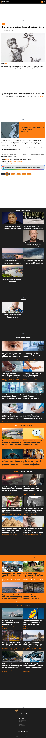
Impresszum (21, 722)
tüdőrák (30, 379)
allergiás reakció (18, 421)
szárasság (14, 601)
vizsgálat (4, 380)
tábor (35, 579)
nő (34, 493)
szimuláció (35, 534)
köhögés (35, 379)
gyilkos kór (11, 401)
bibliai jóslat (10, 493)
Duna (3, 626)
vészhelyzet (18, 579)
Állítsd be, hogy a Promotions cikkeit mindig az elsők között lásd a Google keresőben (23, 167)
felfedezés (29, 536)
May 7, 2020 (13, 163)
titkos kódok (9, 579)
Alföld (36, 648)
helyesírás (28, 447)
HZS (14, 30)
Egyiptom (4, 534)
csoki (35, 626)
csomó (36, 421)
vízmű (32, 601)
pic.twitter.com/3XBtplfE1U (15, 161)
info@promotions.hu (23, 713)
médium (34, 514)
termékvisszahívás (29, 626)
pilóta (13, 579)
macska (25, 534)
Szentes (28, 601)
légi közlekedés (6, 580)
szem (11, 359)
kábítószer (4, 671)
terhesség (32, 494)
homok (4, 359)
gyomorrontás (8, 379)
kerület (11, 447)
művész (23, 174)
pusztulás (36, 601)
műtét (33, 401)
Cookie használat (22, 725)
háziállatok (30, 534)
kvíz (3, 447)
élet (28, 514)
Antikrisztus (16, 493)
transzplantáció (27, 493)
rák (8, 401)
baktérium (25, 628)
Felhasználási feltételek (23, 720)
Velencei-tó (5, 601)
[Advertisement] (23, 81)
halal (31, 514)
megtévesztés (26, 671)
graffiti (18, 174)
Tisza (27, 649)
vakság (20, 359)
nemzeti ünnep (5, 649)
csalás (30, 670)
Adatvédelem (21, 724)
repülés (4, 579)
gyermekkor (10, 514)
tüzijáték (10, 648)
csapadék (4, 628)
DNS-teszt (4, 514)
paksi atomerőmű (9, 626)
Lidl (24, 626)
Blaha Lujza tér (11, 670)
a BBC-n (41, 96)
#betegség (26, 359)
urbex (24, 579)
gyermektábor (29, 579)
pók (3, 421)
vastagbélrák (16, 379)
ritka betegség (32, 359)
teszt (32, 447)
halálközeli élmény (27, 401)
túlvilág (25, 514)
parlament (12, 649)
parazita (8, 359)
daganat (32, 421)
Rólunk (20, 721)
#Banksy (7, 159)
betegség (15, 359)
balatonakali (40, 579)
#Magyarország (27, 648)
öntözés (40, 648)
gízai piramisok (10, 534)
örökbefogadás (17, 514)
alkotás (29, 174)
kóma (12, 421)
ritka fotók (17, 534)
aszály (9, 601)
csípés (6, 421)
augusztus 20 (16, 648)
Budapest (6, 447)
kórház (9, 421)
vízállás (16, 626)
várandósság (26, 494)
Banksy (13, 174)
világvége (4, 493)
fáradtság (17, 401)
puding (39, 626)
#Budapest (5, 648)
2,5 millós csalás (36, 670)
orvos (3, 379)
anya (36, 493)
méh (32, 493)
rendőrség (4, 670)
